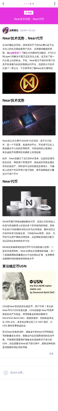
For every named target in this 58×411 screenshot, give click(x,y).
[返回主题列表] (3, 3)
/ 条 (28, 3)
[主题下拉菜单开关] (55, 3)
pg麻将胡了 (15, 52)
